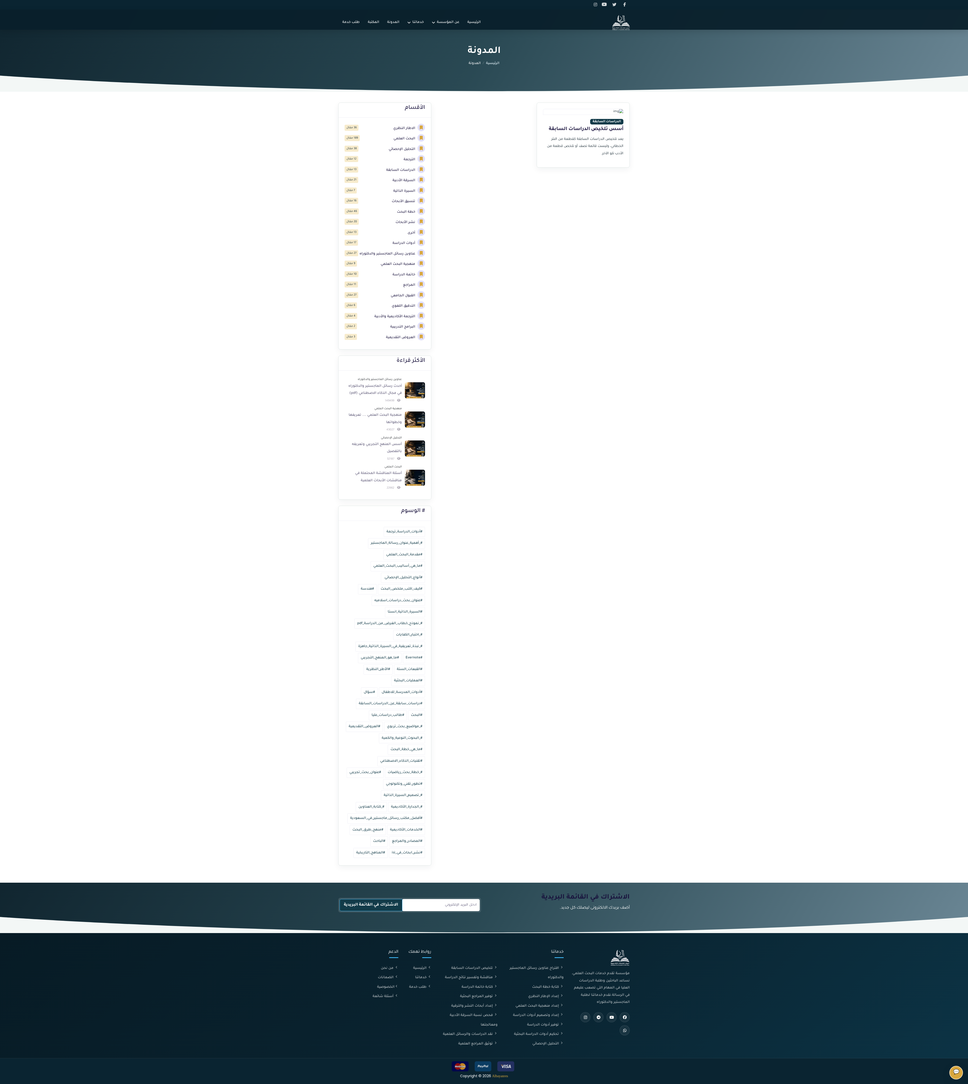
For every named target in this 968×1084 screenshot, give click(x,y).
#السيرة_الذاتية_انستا (405, 612)
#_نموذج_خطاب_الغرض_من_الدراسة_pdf (389, 623)
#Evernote (414, 658)
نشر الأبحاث (406, 222)
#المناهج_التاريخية (370, 853)
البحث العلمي (405, 139)
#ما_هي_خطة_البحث (406, 749)
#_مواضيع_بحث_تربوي (404, 726)
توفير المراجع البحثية (477, 996)
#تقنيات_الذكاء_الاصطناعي (401, 761)
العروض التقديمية (401, 337)
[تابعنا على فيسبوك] (625, 5)
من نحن (388, 968)
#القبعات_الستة (409, 669)
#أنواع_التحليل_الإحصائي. (403, 578)
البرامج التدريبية (403, 327)
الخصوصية (386, 987)
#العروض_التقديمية (364, 726)
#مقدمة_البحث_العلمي (404, 555)
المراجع (409, 285)
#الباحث (379, 841)
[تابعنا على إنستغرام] (596, 5)
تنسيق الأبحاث (404, 201)
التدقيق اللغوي (404, 306)
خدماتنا (418, 22)
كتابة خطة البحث (546, 987)
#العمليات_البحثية (408, 681)
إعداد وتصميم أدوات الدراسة (536, 1015)
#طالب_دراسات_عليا (388, 715)
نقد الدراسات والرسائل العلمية (468, 1034)
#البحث (416, 715)
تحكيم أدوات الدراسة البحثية (537, 1034)
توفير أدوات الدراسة (543, 1025)
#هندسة (367, 589)
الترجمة (410, 160)
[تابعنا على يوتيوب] (606, 5)
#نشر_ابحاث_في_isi (407, 853)
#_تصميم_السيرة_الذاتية (403, 795)
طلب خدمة (351, 22)
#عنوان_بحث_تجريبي (365, 772)
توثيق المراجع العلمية (476, 1044)
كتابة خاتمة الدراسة (478, 987)
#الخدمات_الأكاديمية (406, 830)
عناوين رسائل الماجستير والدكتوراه (387, 254)
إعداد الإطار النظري (544, 996)
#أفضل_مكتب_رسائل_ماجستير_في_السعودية (386, 818)
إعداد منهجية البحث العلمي (538, 1006)
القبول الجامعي (403, 296)
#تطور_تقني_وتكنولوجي (404, 784)
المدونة (393, 22)
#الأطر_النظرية (378, 669)
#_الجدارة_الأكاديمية (406, 807)
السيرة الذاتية (404, 191)
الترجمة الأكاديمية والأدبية (395, 316)
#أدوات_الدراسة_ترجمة (404, 532)
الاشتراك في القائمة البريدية (371, 905)
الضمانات (386, 977)
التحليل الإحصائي (402, 149)
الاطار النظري (404, 128)
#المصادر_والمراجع (407, 841)
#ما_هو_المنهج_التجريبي (380, 658)
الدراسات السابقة (401, 170)
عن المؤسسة (448, 22)
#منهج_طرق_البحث (367, 830)
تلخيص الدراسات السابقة (472, 968)
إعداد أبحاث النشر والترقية (472, 1006)
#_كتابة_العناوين (371, 807)
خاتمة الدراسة (404, 275)
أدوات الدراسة (404, 243)
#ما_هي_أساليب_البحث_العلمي (397, 566)
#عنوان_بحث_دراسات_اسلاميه (398, 600)
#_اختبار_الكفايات (409, 635)
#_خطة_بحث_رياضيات (405, 772)
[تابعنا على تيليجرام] (598, 1017)
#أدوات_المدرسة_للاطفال (402, 692)
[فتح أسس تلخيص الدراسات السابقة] (583, 112)
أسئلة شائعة (384, 996)
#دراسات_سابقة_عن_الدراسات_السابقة (390, 704)
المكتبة (373, 22)
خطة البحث (406, 212)
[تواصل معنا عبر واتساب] (625, 1030)
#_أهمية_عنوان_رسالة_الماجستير (396, 543)
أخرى (412, 233)
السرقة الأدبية (404, 180)
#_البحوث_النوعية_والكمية (402, 738)
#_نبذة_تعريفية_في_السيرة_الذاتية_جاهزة (390, 646)
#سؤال (369, 692)
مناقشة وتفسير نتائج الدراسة (469, 977)
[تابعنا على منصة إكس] (615, 5)
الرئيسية (474, 22)
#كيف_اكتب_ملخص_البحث (401, 589)
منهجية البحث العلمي (398, 264)
